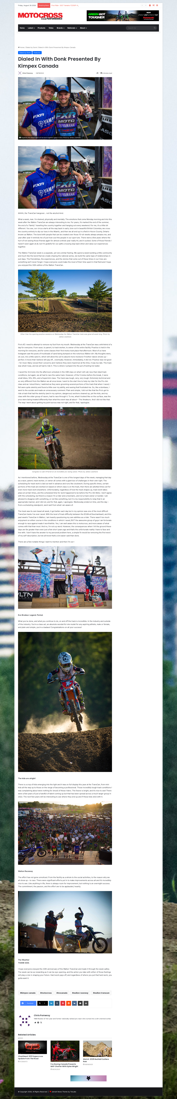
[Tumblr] (57, 1003)
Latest (30, 28)
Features (37, 53)
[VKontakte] (74, 1003)
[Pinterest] (62, 1003)
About (82, 28)
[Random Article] (153, 5)
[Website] (35, 1022)
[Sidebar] (157, 5)
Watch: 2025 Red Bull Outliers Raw (96, 1060)
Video (51, 28)
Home (22, 28)
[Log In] (150, 5)
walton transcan (101, 993)
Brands (60, 28)
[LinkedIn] (51, 1003)
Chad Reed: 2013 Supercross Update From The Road (30, 1057)
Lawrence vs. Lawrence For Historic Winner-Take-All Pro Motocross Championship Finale (84, 5)
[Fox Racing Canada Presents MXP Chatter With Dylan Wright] (65, 1051)
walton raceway (80, 993)
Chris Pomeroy (27, 73)
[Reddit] (68, 1003)
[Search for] (154, 28)
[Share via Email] (80, 1003)
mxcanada (62, 993)
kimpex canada (28, 993)
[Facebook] (38, 1022)
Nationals (71, 28)
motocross (46, 993)
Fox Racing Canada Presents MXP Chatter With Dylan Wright (64, 1065)
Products (41, 28)
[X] (41, 1022)
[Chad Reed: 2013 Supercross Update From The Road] (32, 1047)
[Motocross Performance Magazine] (40, 16)
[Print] (86, 1003)
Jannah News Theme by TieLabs (64, 1092)
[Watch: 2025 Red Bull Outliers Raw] (97, 1049)
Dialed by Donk (31, 47)
